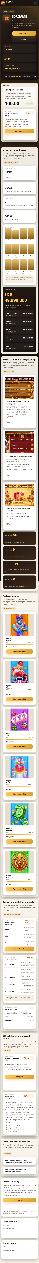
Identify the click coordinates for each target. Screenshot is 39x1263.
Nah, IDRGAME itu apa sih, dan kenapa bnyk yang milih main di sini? (18, 1161)
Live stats (6, 1225)
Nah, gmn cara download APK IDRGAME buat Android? (15, 1170)
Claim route (22, 422)
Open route (19, 1025)
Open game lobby (19, 652)
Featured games (8, 1228)
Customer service (9, 1250)
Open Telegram (19, 131)
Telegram (19, 1077)
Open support (19, 136)
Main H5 (24, 39)
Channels (6, 1232)
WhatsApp (19, 1082)
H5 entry (19, 1205)
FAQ (4, 1235)
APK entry (19, 1200)
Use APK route (19, 949)
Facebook (19, 1087)
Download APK (24, 33)
